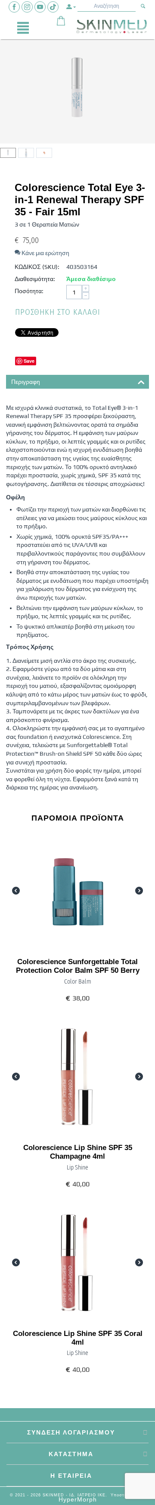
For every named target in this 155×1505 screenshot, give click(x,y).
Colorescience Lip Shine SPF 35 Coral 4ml (78, 1337)
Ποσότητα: (29, 291)
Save (29, 361)
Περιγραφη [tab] (25, 381)
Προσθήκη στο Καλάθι (57, 312)
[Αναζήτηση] (143, 6)
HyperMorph (78, 1499)
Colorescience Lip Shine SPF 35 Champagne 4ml (77, 1152)
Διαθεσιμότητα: (35, 278)
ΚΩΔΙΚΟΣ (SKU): (37, 266)
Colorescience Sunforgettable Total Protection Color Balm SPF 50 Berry (78, 966)
